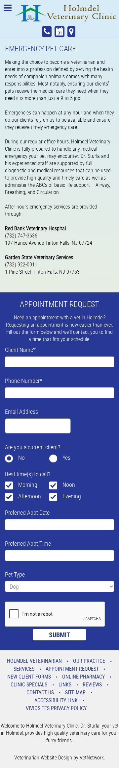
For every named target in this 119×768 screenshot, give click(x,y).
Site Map (75, 692)
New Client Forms (29, 676)
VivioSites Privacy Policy (56, 708)
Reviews (92, 684)
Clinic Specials (29, 684)
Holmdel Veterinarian (34, 660)
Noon (68, 484)
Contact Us (40, 692)
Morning (27, 484)
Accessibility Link (56, 700)
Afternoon (29, 496)
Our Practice (89, 660)
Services (24, 668)
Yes (66, 457)
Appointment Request (72, 668)
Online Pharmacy (83, 676)
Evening (71, 496)
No (21, 457)
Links (65, 684)
